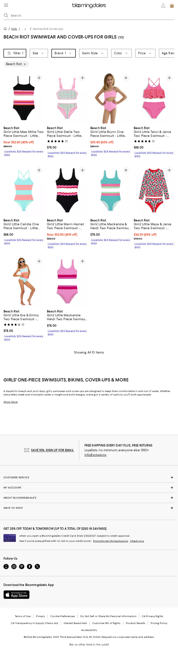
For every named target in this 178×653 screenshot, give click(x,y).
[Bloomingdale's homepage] (6, 29)
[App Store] (16, 594)
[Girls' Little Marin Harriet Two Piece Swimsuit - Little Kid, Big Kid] (67, 190)
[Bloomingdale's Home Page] (89, 5)
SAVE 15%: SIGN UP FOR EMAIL (52, 450)
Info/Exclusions (95, 455)
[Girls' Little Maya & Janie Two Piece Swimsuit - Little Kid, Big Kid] (154, 190)
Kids (14, 28)
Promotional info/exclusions (110, 541)
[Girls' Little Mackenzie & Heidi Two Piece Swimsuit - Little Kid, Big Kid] (110, 190)
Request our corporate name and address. (128, 637)
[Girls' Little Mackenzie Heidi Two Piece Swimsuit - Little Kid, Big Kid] (67, 281)
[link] (23, 141)
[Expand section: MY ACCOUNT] (89, 488)
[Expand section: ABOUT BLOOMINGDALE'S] (89, 498)
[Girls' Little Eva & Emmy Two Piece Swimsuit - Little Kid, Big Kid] (23, 281)
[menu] (6, 5)
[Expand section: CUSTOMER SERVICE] (89, 477)
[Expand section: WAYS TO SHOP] (89, 508)
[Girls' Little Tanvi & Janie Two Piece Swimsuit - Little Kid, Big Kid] (154, 98)
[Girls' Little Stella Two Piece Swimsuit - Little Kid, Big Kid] (67, 98)
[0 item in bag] (172, 5)
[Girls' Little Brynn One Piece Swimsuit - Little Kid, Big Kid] (110, 98)
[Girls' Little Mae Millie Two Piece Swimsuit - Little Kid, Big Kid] (23, 98)
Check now (137, 541)
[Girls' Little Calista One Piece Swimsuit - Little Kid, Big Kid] (23, 190)
